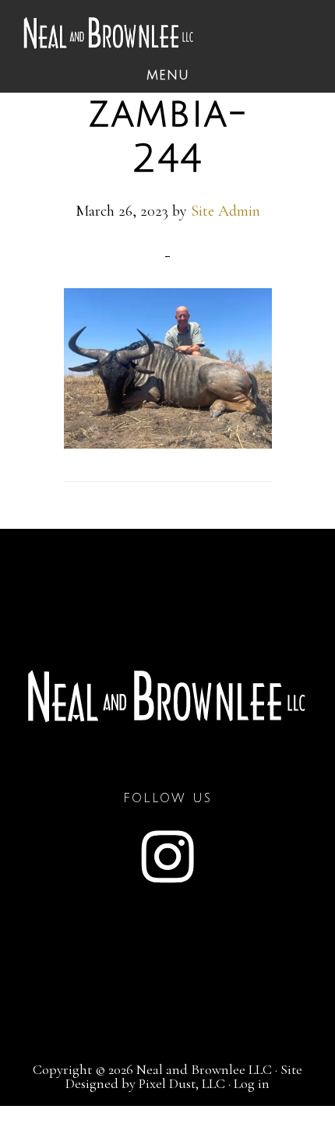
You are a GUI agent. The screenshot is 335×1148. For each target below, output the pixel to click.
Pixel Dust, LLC (182, 1083)
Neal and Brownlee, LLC (109, 33)
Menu (167, 76)
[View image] (168, 443)
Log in (252, 1083)
